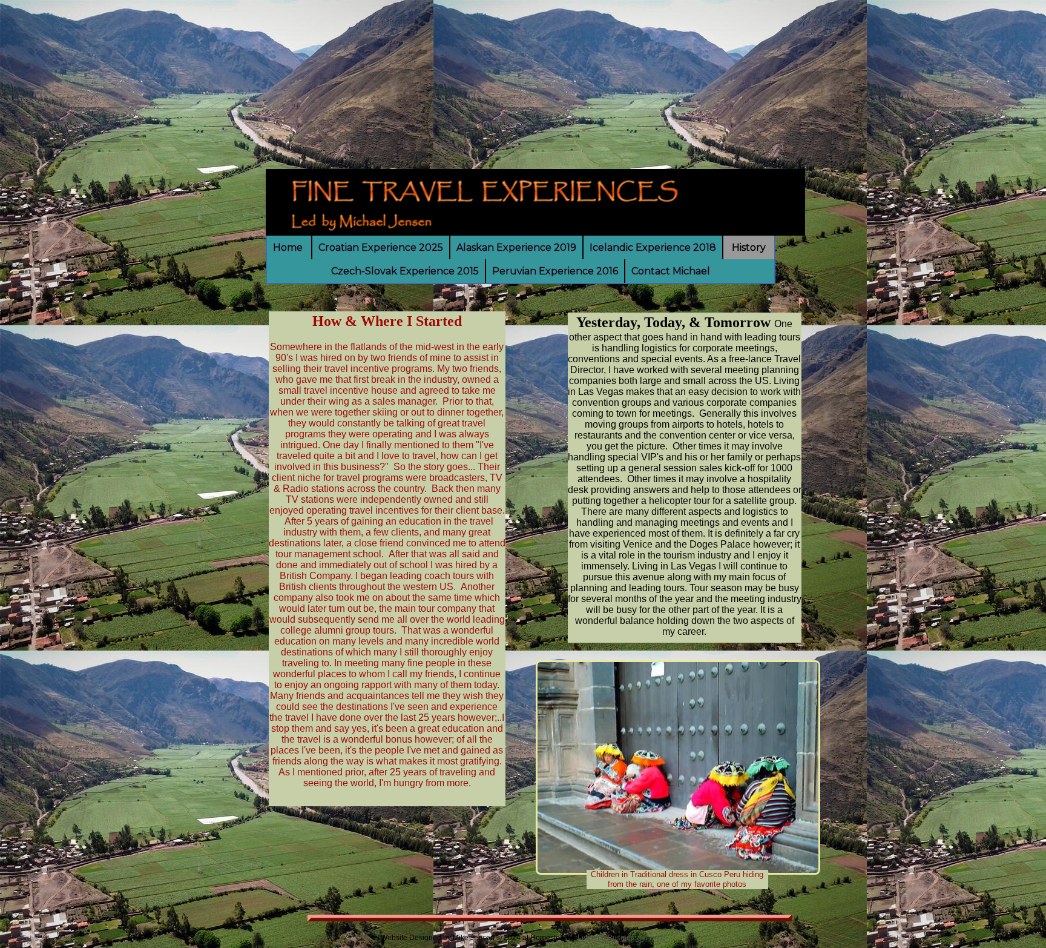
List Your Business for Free (621, 937)
